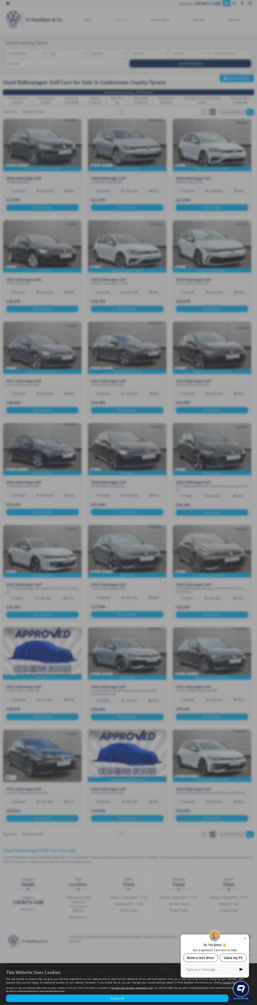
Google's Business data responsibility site (132, 987)
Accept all (117, 998)
